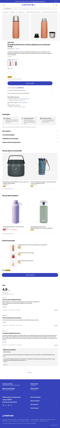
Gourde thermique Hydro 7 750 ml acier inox (13, 226)
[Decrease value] (9, 72)
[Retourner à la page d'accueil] (28, 5)
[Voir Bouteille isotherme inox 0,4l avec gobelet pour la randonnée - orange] (13, 248)
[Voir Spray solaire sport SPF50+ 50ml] (13, 264)
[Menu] (3, 5)
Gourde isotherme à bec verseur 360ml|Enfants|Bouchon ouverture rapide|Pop (41, 227)
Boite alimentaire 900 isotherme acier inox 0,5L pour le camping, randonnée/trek (16, 182)
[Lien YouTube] (8, 405)
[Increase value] (14, 72)
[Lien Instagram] (11, 405)
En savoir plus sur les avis (7, 294)
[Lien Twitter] (6, 405)
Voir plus (5, 361)
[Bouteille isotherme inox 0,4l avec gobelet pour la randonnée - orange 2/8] (44, 27)
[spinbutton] (11, 73)
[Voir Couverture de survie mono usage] (13, 256)
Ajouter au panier (30, 83)
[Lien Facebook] (3, 405)
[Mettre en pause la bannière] (55, 1)
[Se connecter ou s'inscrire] (53, 5)
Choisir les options (30, 275)
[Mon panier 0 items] (56, 5)
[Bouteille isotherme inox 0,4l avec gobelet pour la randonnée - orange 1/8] (15, 27)
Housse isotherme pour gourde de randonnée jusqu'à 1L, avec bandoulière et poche (43, 182)
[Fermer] (57, 1)
